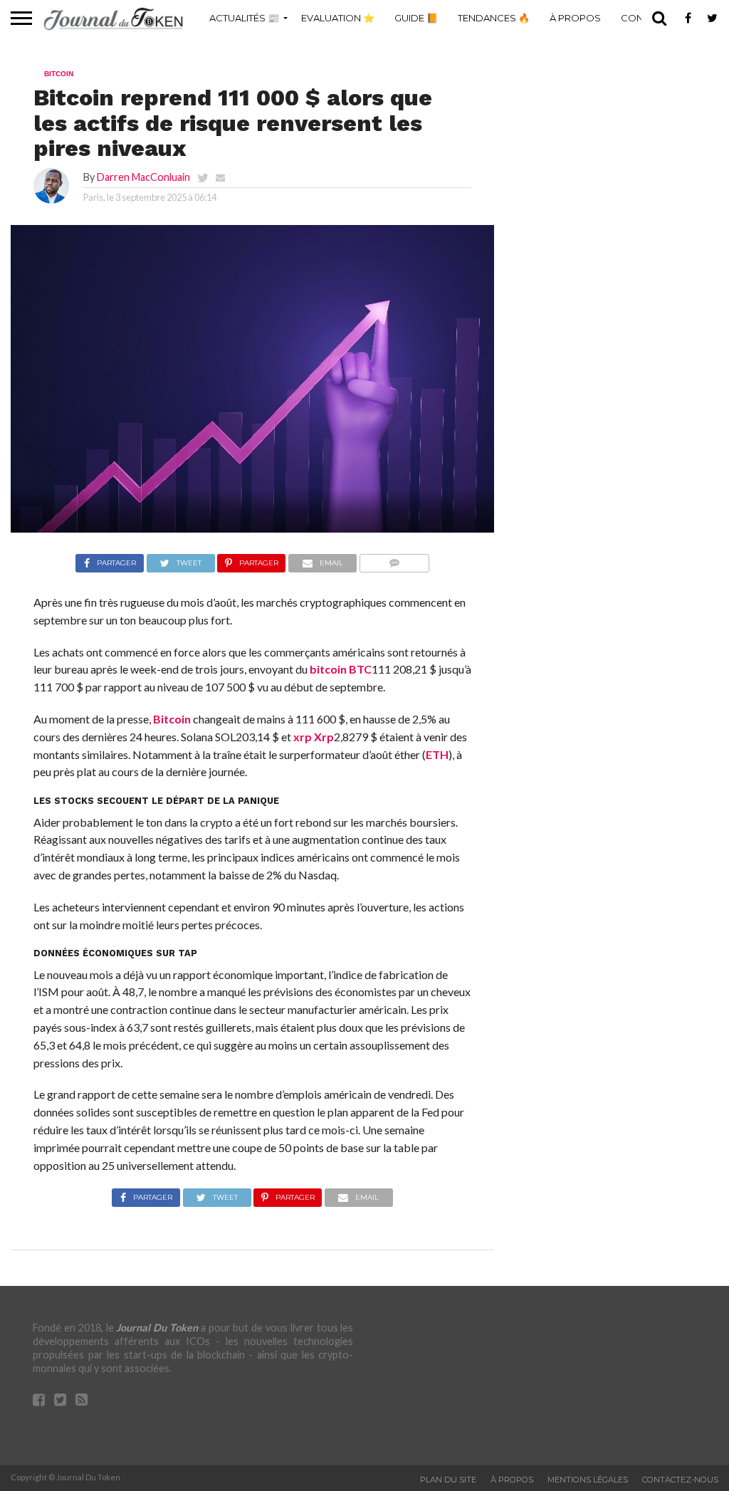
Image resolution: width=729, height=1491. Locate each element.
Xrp (324, 736)
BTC (360, 669)
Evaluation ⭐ (337, 17)
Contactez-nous (680, 1480)
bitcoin (328, 669)
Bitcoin (172, 719)
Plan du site (448, 1480)
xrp (302, 736)
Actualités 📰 (244, 17)
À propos (575, 17)
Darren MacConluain (143, 177)
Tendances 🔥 (494, 17)
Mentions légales (587, 1480)
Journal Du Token (157, 1328)
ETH (437, 754)
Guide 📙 (416, 17)
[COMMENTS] (394, 559)
